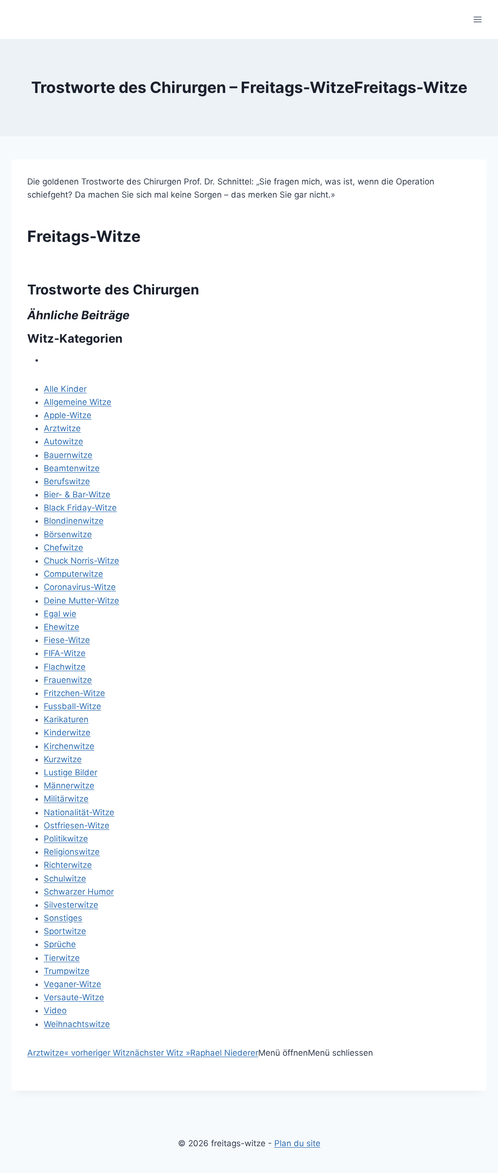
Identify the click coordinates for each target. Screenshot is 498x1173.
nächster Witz (160, 1053)
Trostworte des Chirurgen (113, 289)
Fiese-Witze (67, 640)
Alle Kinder (65, 389)
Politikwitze (66, 838)
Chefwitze (63, 547)
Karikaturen (66, 719)
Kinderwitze (67, 732)
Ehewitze (61, 627)
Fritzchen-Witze (74, 693)
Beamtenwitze (72, 468)
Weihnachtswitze (77, 1024)
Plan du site (297, 1143)
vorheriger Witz (97, 1053)
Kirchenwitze (69, 746)
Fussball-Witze (72, 706)
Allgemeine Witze (77, 402)
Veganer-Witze (72, 984)
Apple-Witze (67, 415)
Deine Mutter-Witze (81, 600)
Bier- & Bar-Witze (77, 494)
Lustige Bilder (70, 772)
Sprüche (60, 944)
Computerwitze (73, 574)
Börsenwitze (68, 534)
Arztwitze (62, 428)
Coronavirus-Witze (80, 587)
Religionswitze (72, 852)
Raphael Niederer (224, 1053)
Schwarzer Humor (79, 892)
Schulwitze (65, 878)
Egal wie (60, 614)
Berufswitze (67, 481)
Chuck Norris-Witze (81, 561)
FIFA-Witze (65, 653)
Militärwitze (66, 799)
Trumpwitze (66, 971)
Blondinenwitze (74, 521)
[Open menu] (477, 19)
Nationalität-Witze (79, 812)
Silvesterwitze (71, 905)
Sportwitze (65, 931)
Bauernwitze (68, 455)
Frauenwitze (68, 680)
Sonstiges (63, 918)
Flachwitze (65, 667)
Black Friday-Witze (80, 508)
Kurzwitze (63, 759)
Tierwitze (62, 958)
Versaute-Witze (74, 997)
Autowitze (63, 441)
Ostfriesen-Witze (76, 825)
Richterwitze (68, 865)
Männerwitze (69, 785)
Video (55, 1010)
